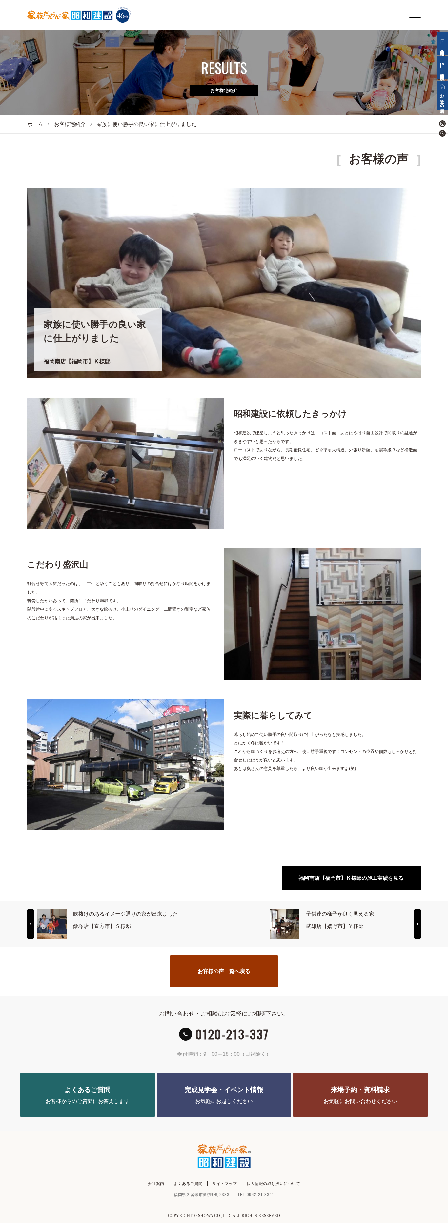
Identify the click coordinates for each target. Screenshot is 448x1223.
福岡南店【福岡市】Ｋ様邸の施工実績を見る (351, 878)
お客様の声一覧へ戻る (224, 971)
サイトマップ (224, 1183)
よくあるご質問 (188, 1183)
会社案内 (156, 1183)
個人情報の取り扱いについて (273, 1183)
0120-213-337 (232, 1034)
